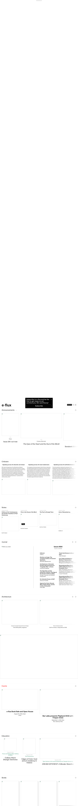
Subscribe (39, 406)
